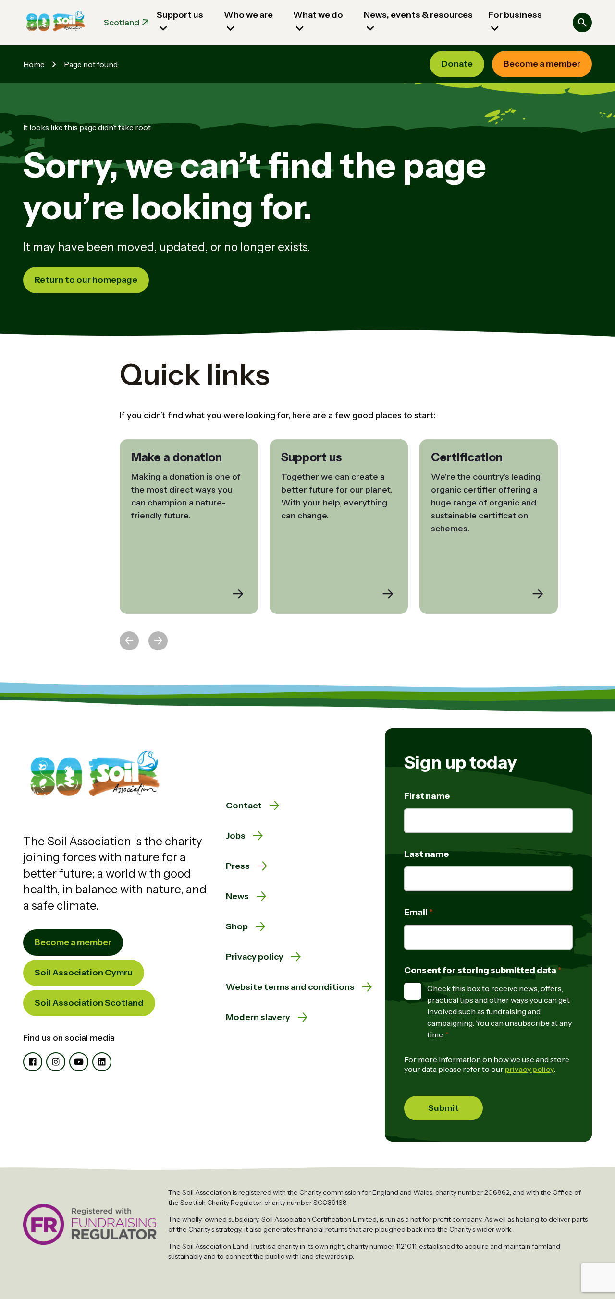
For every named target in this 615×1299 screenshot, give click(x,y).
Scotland (121, 22)
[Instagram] (55, 1061)
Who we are (248, 15)
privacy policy (529, 1069)
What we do (318, 15)
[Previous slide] (129, 640)
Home (34, 64)
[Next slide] (158, 640)
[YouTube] (78, 1061)
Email (416, 912)
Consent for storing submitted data (481, 970)
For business (515, 15)
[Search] (582, 22)
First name (427, 796)
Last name (426, 854)
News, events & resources (418, 15)
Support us (180, 15)
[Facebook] (32, 1061)
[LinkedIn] (101, 1061)
